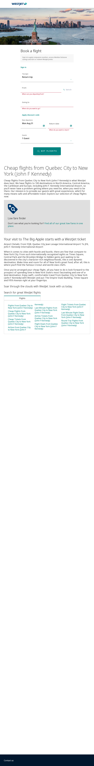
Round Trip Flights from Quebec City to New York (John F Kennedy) (72, 323)
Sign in (23, 67)
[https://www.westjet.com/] (19, 5)
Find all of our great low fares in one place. (45, 224)
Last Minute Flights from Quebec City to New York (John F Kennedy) (46, 310)
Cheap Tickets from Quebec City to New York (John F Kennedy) (19, 321)
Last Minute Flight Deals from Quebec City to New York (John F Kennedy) (72, 315)
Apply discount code (30, 115)
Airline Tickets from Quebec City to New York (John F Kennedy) (46, 318)
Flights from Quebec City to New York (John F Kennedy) (20, 306)
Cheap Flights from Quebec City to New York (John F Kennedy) (19, 313)
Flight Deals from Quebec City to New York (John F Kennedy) (46, 326)
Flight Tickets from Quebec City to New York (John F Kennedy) (73, 307)
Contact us (9, 760)
